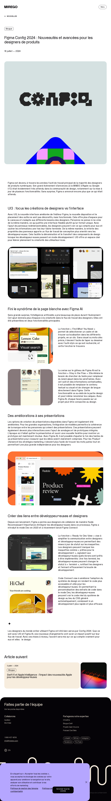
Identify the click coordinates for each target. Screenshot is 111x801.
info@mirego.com (11, 741)
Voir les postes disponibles (14, 709)
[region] (45, 782)
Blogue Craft (68, 723)
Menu (103, 7)
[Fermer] (86, 782)
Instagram (85, 738)
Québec (11, 720)
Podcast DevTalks (70, 730)
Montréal (12, 723)
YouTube (78, 742)
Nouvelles (12, 16)
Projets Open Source (71, 727)
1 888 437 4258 (10, 737)
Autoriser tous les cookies (63, 790)
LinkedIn (67, 738)
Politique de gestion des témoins (24, 788)
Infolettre (66, 720)
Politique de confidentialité (98, 793)
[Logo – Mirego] (11, 7)
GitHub (75, 738)
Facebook (68, 742)
